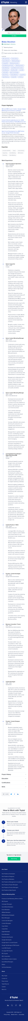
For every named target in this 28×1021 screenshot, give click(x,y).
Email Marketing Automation (8, 65)
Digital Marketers (6, 931)
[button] (14, 160)
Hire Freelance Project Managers (10, 884)
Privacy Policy (7, 1014)
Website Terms (14, 1014)
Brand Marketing (6, 67)
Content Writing (14, 58)
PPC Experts (5, 953)
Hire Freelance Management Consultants (12, 882)
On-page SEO (5, 63)
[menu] (26, 2)
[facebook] (14, 794)
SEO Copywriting (6, 58)
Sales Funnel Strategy (14, 72)
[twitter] (11, 794)
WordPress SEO (14, 70)
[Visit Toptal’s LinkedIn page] (8, 1005)
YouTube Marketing (14, 74)
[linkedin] (17, 794)
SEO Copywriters (6, 956)
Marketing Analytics (19, 65)
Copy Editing (22, 74)
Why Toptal (4, 975)
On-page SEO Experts (7, 951)
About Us (4, 989)
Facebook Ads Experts (7, 937)
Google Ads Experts (6, 940)
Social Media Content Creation (17, 67)
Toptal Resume (5, 984)
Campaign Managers (7, 904)
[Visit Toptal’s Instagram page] (20, 1005)
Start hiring (14, 859)
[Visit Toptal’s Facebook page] (16, 1005)
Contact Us (4, 978)
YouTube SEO (5, 72)
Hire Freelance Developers (8, 873)
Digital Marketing (6, 77)
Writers (3, 964)
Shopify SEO (13, 77)
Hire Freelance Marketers (8, 879)
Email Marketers (5, 934)
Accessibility (21, 1014)
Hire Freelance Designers (8, 876)
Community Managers (7, 920)
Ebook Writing (5, 74)
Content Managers (6, 923)
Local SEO (21, 70)
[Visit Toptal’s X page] (12, 1005)
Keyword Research (6, 60)
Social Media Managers (7, 962)
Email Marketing (6, 70)
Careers (4, 986)
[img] (8, 44)
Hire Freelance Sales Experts (9, 890)
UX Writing (20, 77)
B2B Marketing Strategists (8, 915)
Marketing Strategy (15, 60)
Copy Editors (5, 926)
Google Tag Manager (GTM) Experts (10, 945)
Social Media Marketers (7, 907)
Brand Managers (6, 918)
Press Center (5, 981)
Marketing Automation (14, 63)
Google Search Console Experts (9, 942)
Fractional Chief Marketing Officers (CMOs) (12, 898)
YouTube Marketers (6, 967)
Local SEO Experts (6, 948)
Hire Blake (14, 35)
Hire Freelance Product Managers (10, 887)
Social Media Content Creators (9, 959)
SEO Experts (5, 901)
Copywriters (5, 929)
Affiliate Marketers (6, 912)
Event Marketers (6, 909)
